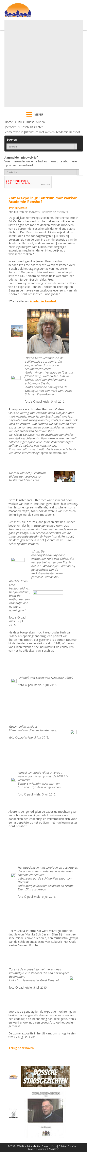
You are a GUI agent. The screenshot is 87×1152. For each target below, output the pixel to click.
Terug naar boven (21, 1048)
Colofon (62, 1146)
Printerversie (18, 208)
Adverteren (54, 1149)
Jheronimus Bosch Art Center (24, 127)
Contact (31, 1149)
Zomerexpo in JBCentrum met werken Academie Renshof (42, 132)
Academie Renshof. (43, 301)
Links (53, 1146)
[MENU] (29, 117)
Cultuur (19, 122)
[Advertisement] (43, 63)
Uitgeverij (42, 1149)
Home (9, 122)
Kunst (30, 122)
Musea (40, 122)
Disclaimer (73, 1146)
